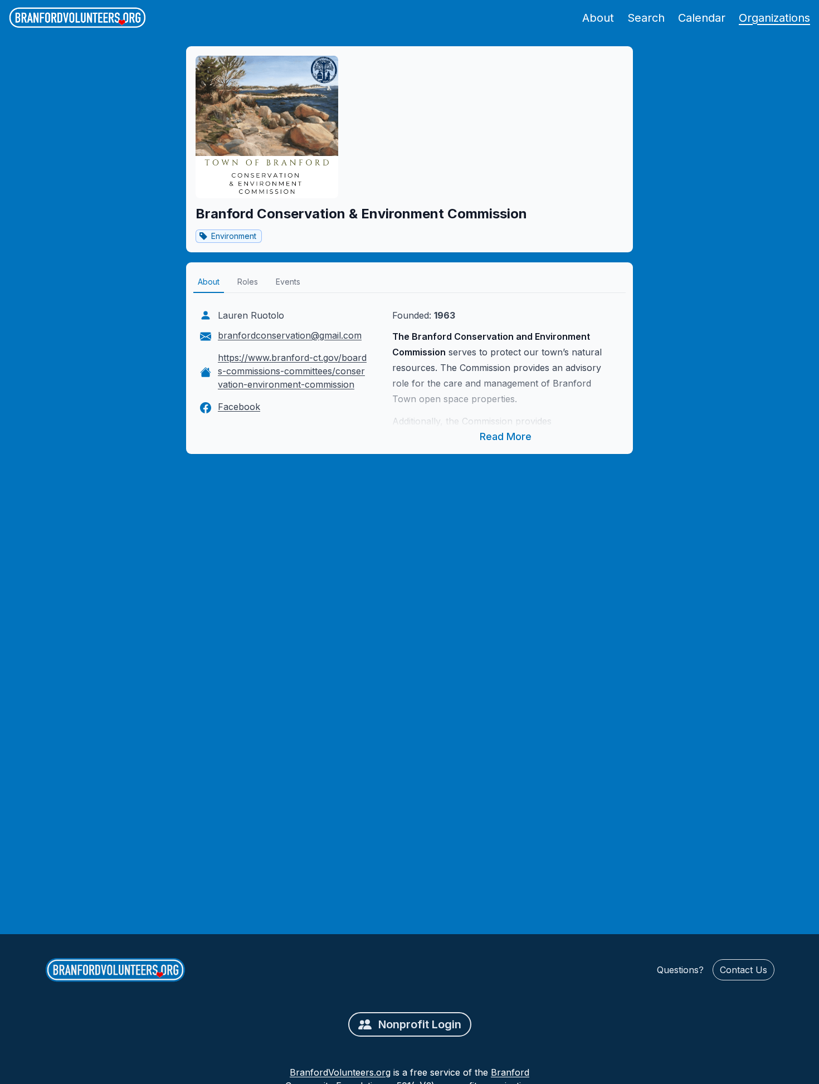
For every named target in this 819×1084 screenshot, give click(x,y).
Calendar (701, 18)
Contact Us (743, 969)
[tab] (208, 282)
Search (646, 18)
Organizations (774, 18)
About (598, 18)
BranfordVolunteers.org (340, 1072)
